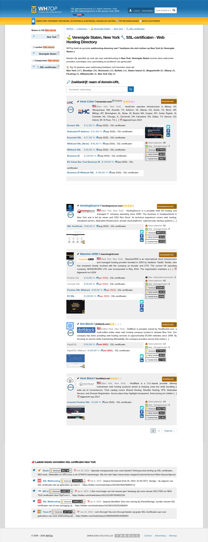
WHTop (69, 29)
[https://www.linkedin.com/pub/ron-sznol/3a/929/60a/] (142, 240)
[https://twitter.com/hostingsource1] (142, 232)
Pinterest (129, 535)
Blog (125, 535)
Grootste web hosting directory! (50, 12)
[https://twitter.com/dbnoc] (142, 356)
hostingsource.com (165, 206)
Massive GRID (89, 253)
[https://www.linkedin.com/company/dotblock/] (142, 360)
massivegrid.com (166, 255)
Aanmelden (147, 10)
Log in (137, 10)
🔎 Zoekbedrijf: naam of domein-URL (92, 82)
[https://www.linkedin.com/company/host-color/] (168, 135)
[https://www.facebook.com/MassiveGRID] (142, 306)
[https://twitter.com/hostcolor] (168, 127)
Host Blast (87, 378)
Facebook (117, 535)
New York (118, 29)
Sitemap (173, 535)
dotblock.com (167, 325)
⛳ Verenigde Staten (100, 29)
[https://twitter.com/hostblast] (142, 408)
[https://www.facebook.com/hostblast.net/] (142, 412)
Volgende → (169, 431)
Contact (148, 535)
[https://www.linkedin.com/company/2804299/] (142, 416)
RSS (137, 535)
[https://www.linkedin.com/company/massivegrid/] (142, 310)
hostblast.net (168, 379)
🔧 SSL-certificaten (135, 29)
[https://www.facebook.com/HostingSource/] (142, 236)
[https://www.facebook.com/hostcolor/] (168, 131)
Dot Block (86, 323)
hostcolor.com (167, 101)
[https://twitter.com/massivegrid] (142, 302)
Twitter (121, 535)
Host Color (87, 101)
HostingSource (90, 205)
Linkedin (133, 535)
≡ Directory (82, 29)
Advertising (160, 535)
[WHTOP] (33, 21)
